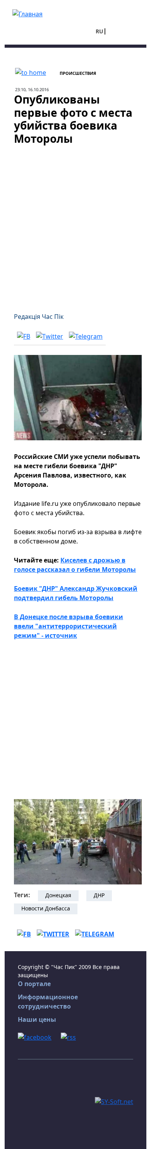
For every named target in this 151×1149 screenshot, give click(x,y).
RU (99, 31)
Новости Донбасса (45, 908)
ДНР (99, 895)
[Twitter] (49, 336)
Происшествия (78, 73)
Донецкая (58, 895)
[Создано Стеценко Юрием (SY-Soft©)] (114, 1101)
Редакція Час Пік (38, 316)
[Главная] (27, 13)
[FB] (23, 336)
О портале (34, 983)
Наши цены (37, 1019)
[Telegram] (86, 336)
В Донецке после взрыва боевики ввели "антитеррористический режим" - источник (68, 626)
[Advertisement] (75, 223)
